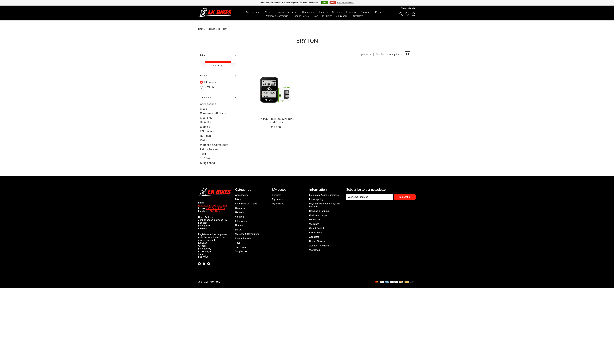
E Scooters (351, 12)
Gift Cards (358, 16)
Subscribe (404, 196)
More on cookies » (345, 3)
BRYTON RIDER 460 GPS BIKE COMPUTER (276, 120)
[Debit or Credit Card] (412, 282)
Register (276, 195)
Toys (315, 16)
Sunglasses (207, 163)
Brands (211, 28)
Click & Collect (316, 228)
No (332, 3)
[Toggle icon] (401, 14)
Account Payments (319, 245)
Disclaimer (314, 219)
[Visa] (382, 282)
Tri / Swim (327, 16)
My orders (277, 199)
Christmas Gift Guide (213, 113)
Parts (203, 140)
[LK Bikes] (215, 12)
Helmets (205, 122)
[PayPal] (407, 282)
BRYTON (209, 87)
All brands (210, 82)
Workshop (314, 250)
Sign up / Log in (408, 8)
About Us (314, 236)
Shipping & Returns (319, 211)
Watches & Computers (214, 144)
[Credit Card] (401, 282)
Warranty (314, 223)
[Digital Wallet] (394, 282)
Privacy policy (316, 199)
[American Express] (387, 282)
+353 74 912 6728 (215, 208)
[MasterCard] (376, 282)
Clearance (206, 117)
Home (201, 28)
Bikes (203, 108)
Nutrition (205, 135)
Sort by (380, 54)
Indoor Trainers (302, 16)
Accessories (208, 104)
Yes (325, 3)
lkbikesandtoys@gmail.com (212, 205)
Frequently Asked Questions (324, 195)
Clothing (205, 126)
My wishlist (278, 203)
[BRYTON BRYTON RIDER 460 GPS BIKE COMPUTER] (276, 88)
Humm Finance (317, 241)
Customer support (318, 215)
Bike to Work (316, 232)
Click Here (215, 211)
